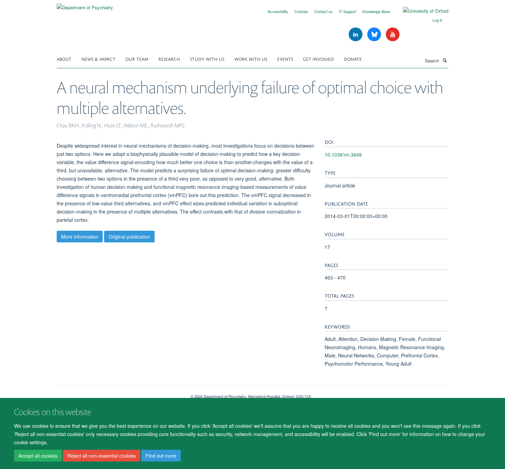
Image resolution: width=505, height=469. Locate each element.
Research (169, 58)
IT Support (347, 11)
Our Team (136, 58)
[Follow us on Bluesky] (374, 34)
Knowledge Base (376, 11)
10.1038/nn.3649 (343, 154)
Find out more (161, 455)
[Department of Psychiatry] (85, 5)
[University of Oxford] (420, 11)
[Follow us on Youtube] (393, 34)
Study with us (207, 58)
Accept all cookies (38, 455)
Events (285, 58)
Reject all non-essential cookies (101, 455)
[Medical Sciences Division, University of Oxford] (118, 394)
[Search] (444, 60)
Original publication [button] (129, 236)
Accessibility (278, 11)
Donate (353, 58)
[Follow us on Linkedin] (356, 34)
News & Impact (98, 58)
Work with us (250, 58)
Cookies (301, 11)
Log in (437, 20)
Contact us (323, 11)
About (64, 58)
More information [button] (79, 236)
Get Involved (318, 58)
